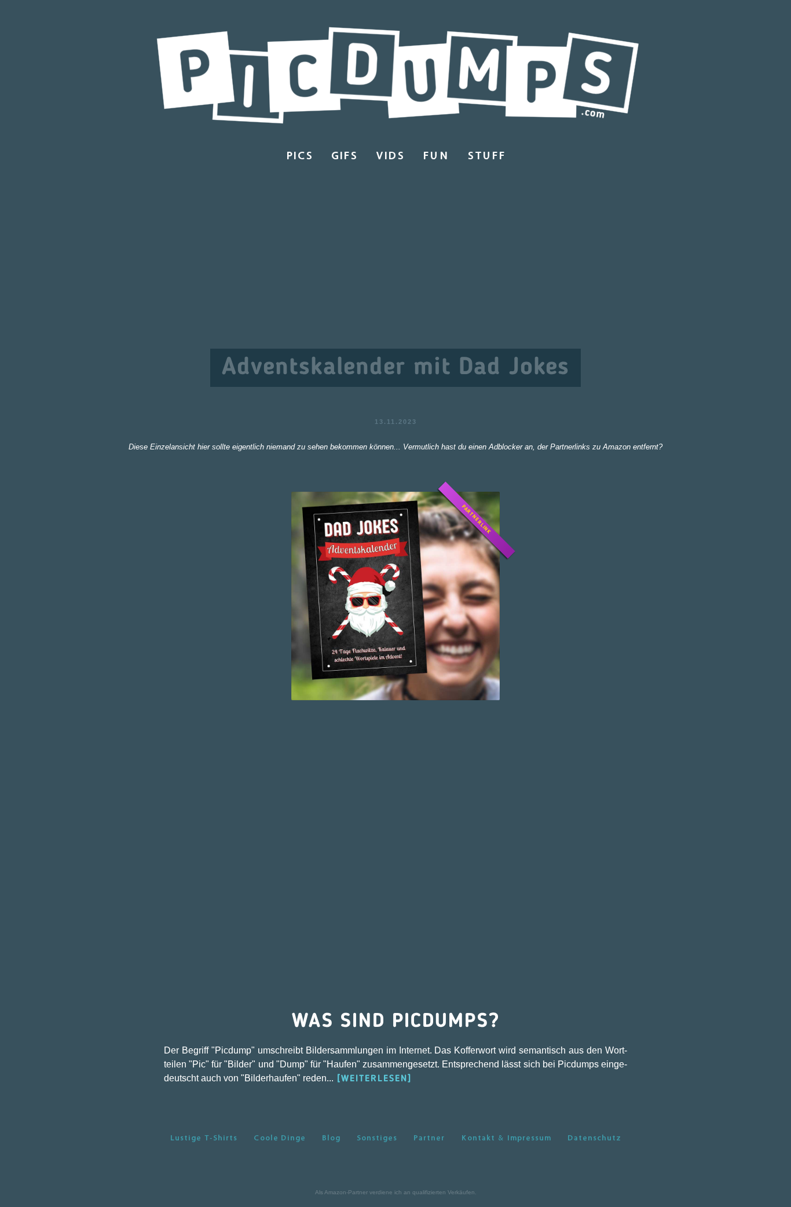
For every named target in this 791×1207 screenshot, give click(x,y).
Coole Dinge (280, 1137)
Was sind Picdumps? (396, 1022)
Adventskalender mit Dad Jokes (395, 368)
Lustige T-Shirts (203, 1137)
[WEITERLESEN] (374, 1079)
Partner (429, 1137)
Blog (331, 1137)
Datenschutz (594, 1137)
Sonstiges (377, 1137)
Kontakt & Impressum (506, 1137)
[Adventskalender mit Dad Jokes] (395, 595)
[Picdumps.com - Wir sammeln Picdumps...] (395, 76)
